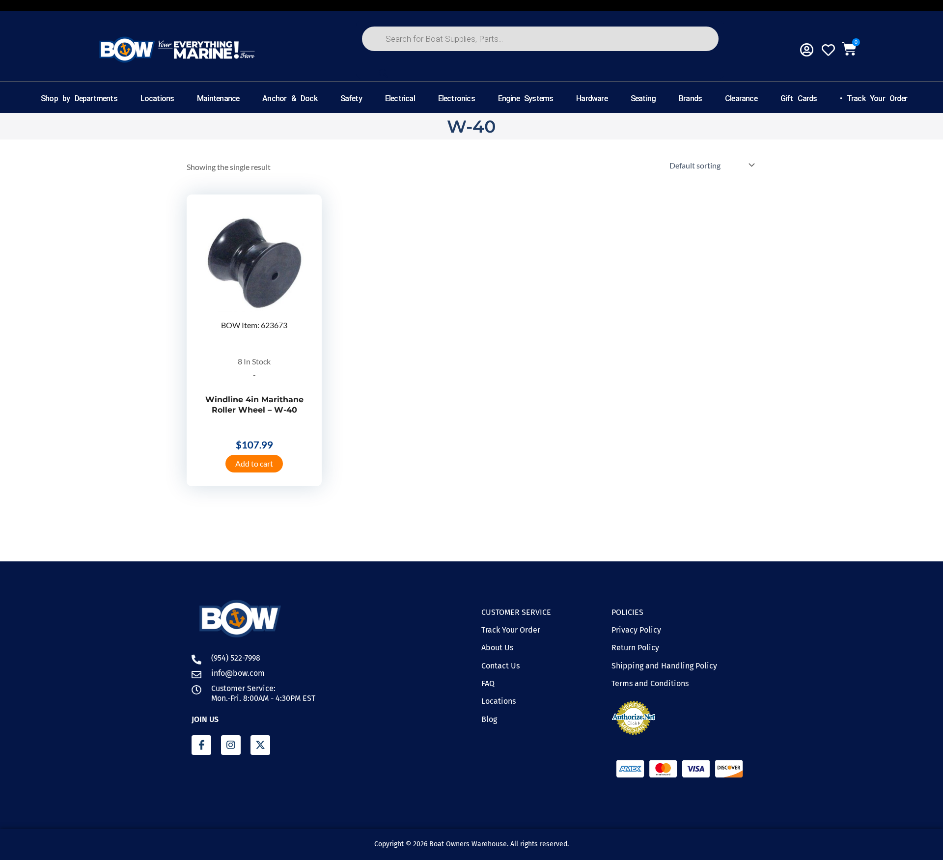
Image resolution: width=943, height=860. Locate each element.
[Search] (383, 73)
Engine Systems (526, 98)
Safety (351, 98)
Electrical (400, 98)
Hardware (592, 98)
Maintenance (218, 98)
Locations (157, 98)
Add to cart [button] (254, 463)
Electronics (456, 98)
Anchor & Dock (289, 98)
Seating (643, 98)
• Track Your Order (873, 98)
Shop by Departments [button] (79, 98)
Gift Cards (798, 98)
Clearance (741, 98)
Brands (690, 98)
